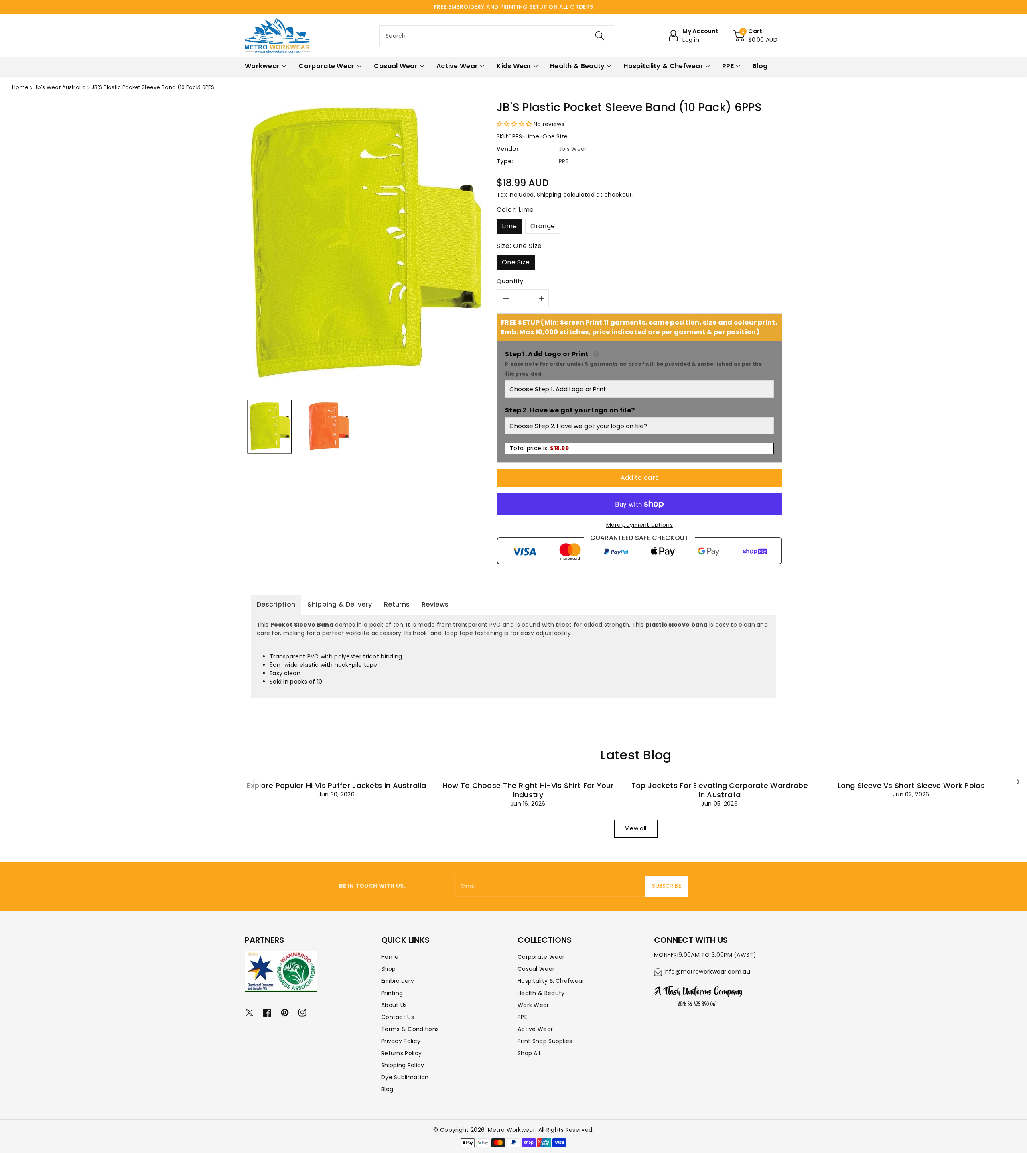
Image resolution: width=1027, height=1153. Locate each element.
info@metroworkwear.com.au (707, 972)
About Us (394, 1005)
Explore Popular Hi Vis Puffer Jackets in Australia (336, 785)
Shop (388, 969)
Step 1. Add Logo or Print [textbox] (639, 363)
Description (276, 604)
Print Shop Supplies (545, 1041)
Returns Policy (401, 1053)
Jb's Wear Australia (60, 87)
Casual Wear (536, 969)
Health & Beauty (541, 993)
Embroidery (397, 981)
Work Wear (533, 1005)
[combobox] (497, 36)
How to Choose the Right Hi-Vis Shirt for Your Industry (528, 790)
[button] (755, 36)
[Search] (600, 36)
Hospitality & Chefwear (551, 981)
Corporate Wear (541, 957)
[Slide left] (253, 781)
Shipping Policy (402, 1065)
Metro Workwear (511, 1130)
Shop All (529, 1053)
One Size (516, 262)
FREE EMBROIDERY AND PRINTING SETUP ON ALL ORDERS (513, 7)
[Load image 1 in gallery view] (269, 426)
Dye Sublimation (405, 1077)
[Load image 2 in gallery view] (328, 426)
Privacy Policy (400, 1041)
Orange (542, 226)
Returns (397, 604)
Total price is (539, 448)
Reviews (435, 604)
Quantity (510, 281)
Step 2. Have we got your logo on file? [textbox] (570, 410)
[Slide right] (1018, 781)
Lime (509, 226)
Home (20, 87)
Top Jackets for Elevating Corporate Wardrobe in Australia (719, 790)
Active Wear (535, 1029)
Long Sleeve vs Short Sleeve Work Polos (911, 785)
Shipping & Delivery (339, 604)
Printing (392, 993)
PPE (522, 1017)
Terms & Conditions (410, 1029)
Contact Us (397, 1017)
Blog (387, 1089)
